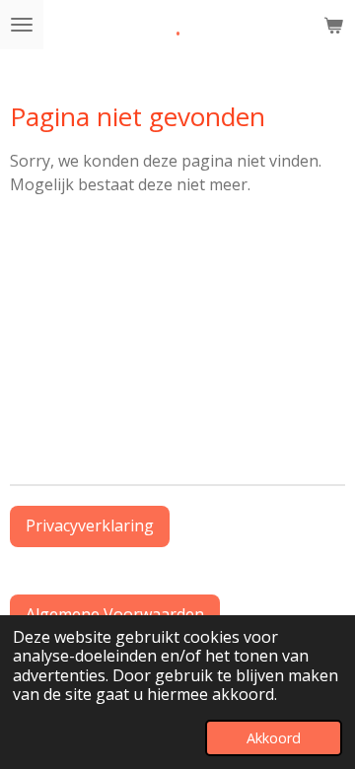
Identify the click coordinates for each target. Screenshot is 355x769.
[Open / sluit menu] (21, 24)
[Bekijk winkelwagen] (333, 24)
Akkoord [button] (274, 738)
